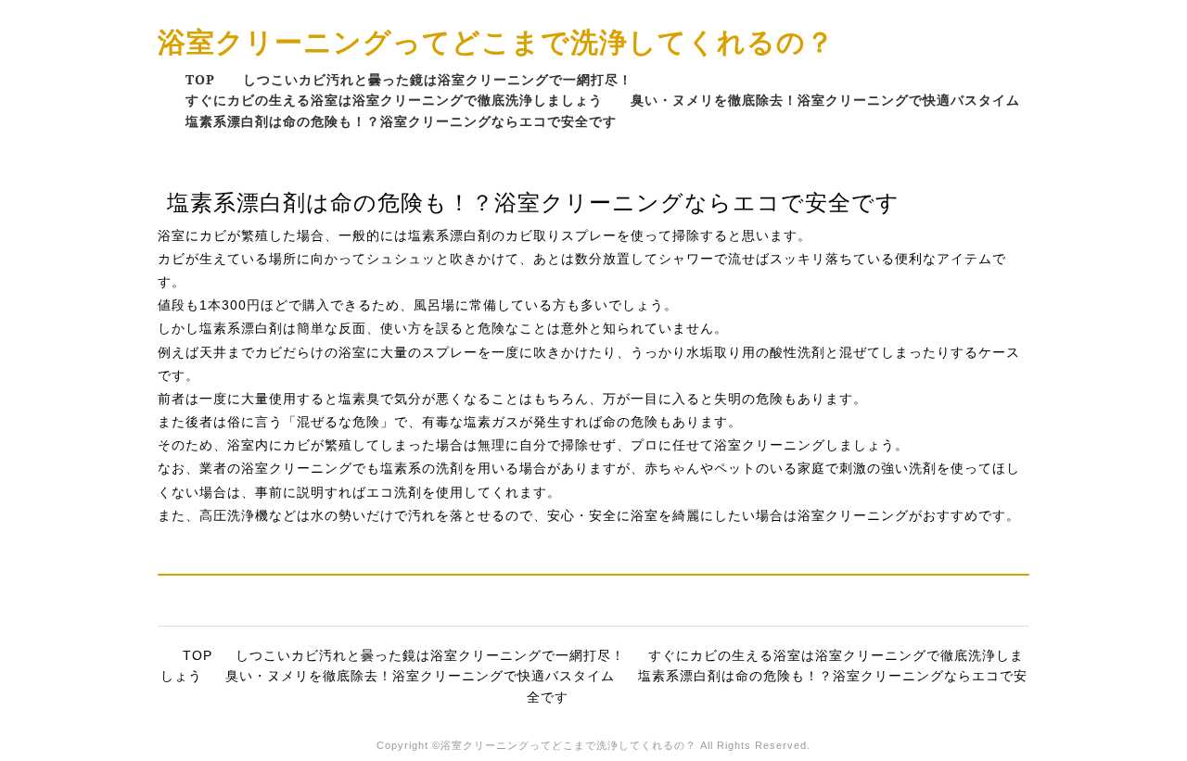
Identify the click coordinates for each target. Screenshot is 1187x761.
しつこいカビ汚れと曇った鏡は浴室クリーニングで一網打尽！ (437, 79)
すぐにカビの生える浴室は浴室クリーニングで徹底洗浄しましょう (394, 99)
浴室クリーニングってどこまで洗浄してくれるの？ (496, 41)
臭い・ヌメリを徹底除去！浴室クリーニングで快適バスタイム (825, 99)
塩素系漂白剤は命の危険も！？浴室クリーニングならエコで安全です (401, 121)
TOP (200, 79)
